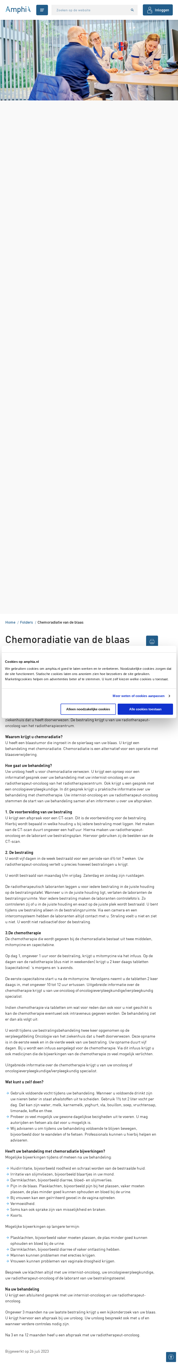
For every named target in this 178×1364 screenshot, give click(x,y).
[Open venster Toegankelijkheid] (171, 1357)
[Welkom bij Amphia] (18, 10)
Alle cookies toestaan (145, 709)
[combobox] (89, 10)
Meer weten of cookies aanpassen (139, 696)
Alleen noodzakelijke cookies (88, 709)
